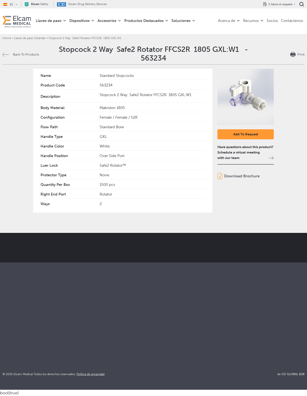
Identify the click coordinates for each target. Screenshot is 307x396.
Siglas (233, 347)
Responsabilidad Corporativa (175, 341)
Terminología (239, 341)
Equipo (159, 352)
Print (300, 54)
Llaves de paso (48, 20)
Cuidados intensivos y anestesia (101, 330)
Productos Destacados (144, 20)
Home (7, 38)
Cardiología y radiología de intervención (108, 341)
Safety (39, 4)
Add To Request (245, 134)
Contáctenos (292, 20)
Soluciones (180, 20)
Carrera (159, 358)
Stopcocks (10, 330)
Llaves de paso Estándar (30, 38)
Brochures (237, 330)
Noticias (235, 352)
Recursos (251, 20)
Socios (272, 20)
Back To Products (26, 54)
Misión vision (163, 336)
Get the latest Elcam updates (60, 268)
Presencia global (166, 347)
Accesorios (107, 20)
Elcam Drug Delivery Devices (87, 4)
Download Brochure (242, 176)
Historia (159, 364)
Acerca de (226, 20)
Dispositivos (79, 20)
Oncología (86, 347)
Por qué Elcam (165, 330)
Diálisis (83, 336)
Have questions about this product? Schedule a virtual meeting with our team (245, 152)
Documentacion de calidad (249, 336)
